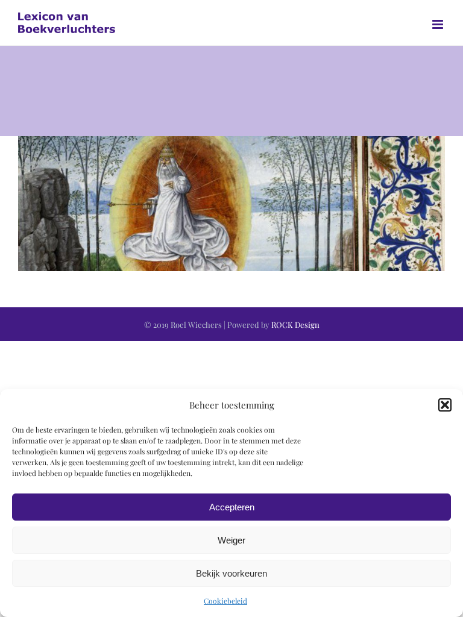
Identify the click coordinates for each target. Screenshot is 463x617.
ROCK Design (295, 324)
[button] (445, 405)
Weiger (231, 540)
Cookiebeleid (225, 601)
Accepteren (231, 507)
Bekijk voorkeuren (231, 573)
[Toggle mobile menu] (438, 24)
